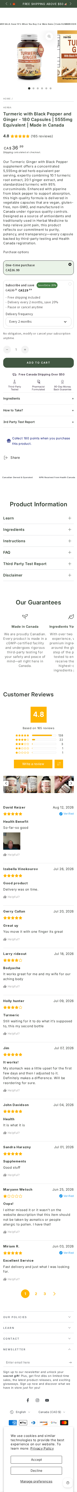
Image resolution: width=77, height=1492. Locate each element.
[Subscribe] (71, 1362)
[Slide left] (6, 4)
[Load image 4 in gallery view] (42, 88)
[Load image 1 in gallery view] (29, 88)
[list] (38, 643)
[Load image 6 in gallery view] (51, 88)
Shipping (8, 152)
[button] (59, 764)
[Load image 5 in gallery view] (46, 88)
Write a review (33, 764)
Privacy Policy (42, 1448)
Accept (36, 1460)
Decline (36, 1471)
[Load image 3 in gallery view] (38, 88)
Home (7, 98)
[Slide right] (70, 4)
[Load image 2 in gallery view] (33, 88)
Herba (7, 107)
